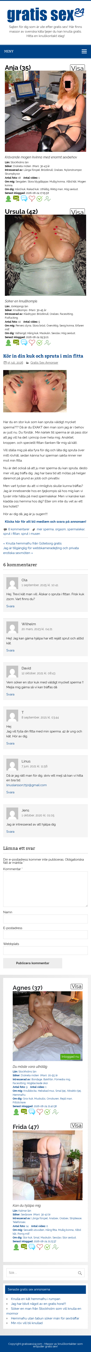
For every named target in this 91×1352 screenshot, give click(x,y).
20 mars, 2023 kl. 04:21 (37, 629)
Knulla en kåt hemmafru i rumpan (35, 1299)
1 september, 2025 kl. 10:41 (40, 585)
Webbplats (11, 944)
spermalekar (75, 529)
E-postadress (12, 928)
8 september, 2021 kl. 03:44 (40, 717)
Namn (7, 912)
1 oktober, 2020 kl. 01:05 (38, 815)
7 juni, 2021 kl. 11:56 (34, 766)
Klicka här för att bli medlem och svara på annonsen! (45, 522)
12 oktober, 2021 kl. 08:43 (38, 673)
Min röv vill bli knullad (27, 1323)
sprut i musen (30, 533)
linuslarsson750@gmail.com (26, 785)
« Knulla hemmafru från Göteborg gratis (32, 543)
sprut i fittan (11, 533)
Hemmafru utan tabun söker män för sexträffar (45, 1318)
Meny (9, 51)
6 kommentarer (18, 529)
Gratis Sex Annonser (44, 362)
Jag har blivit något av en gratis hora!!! (38, 1304)
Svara (10, 606)
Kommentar (13, 869)
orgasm (60, 529)
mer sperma (45, 529)
